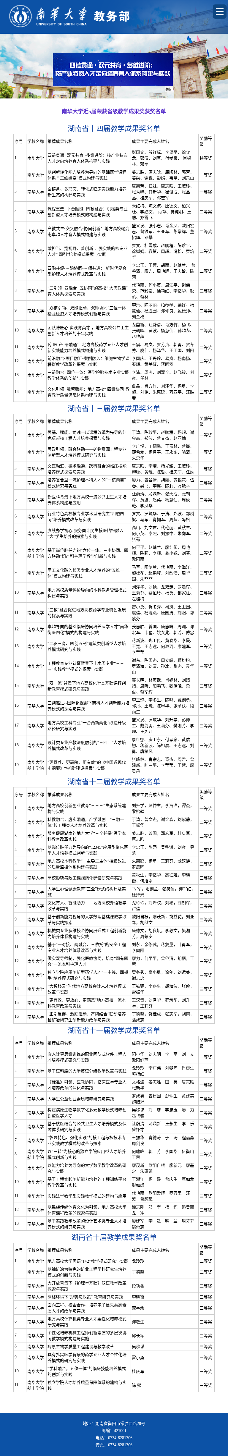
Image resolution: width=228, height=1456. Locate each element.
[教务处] (98, 16)
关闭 (176, 97)
